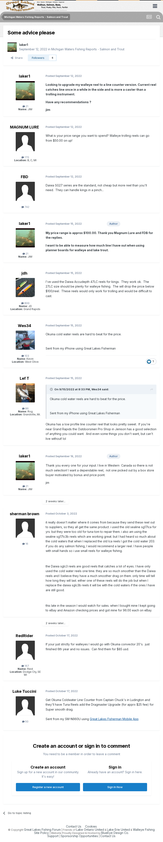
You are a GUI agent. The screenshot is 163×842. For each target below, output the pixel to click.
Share (18, 57)
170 (26, 157)
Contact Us (73, 826)
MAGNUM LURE (24, 127)
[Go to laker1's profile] (12, 47)
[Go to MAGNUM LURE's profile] (25, 141)
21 (26, 106)
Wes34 (24, 325)
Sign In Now (115, 787)
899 (27, 303)
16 (26, 543)
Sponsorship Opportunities (79, 836)
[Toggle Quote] (52, 389)
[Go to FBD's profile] (25, 191)
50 (26, 721)
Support (53, 836)
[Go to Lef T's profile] (25, 392)
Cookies (91, 826)
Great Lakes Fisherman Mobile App (114, 719)
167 (26, 665)
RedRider (24, 635)
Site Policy (41, 833)
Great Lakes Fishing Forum (42, 829)
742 (26, 207)
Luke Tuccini (24, 691)
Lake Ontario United (90, 829)
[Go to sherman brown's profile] (25, 528)
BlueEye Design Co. (115, 833)
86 (27, 408)
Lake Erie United (118, 829)
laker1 (23, 45)
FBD (24, 177)
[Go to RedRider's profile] (25, 650)
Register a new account (48, 787)
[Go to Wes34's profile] (25, 340)
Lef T (24, 378)
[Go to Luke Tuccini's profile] (25, 705)
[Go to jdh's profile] (25, 287)
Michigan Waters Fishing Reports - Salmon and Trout (87, 49)
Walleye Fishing (144, 829)
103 (26, 355)
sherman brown (24, 514)
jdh (24, 273)
